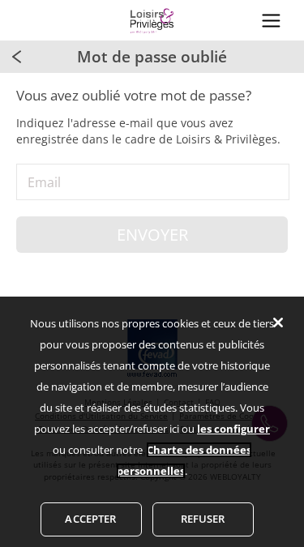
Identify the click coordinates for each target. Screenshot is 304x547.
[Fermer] (278, 322)
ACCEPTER (90, 518)
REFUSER (203, 518)
